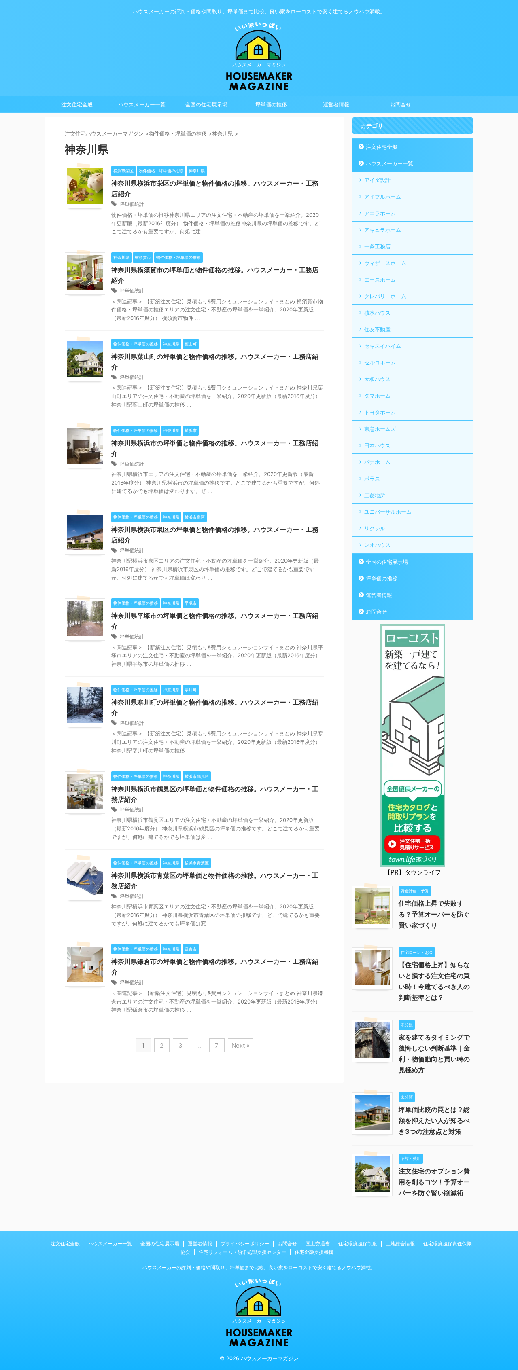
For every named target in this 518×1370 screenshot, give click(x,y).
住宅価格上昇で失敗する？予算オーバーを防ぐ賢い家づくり (434, 914)
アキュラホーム (382, 230)
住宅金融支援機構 (314, 1252)
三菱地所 (374, 495)
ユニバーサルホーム (388, 511)
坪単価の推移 (271, 104)
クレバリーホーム (385, 296)
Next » (240, 1045)
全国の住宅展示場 (206, 104)
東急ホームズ (380, 429)
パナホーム (377, 462)
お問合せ (400, 104)
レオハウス (377, 545)
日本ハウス (377, 445)
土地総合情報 (400, 1244)
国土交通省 (318, 1244)
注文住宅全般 (77, 104)
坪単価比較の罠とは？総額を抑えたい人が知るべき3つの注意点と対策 (434, 1120)
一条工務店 (377, 246)
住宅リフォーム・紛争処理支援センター (242, 1252)
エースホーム (380, 279)
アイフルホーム (382, 196)
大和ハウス (377, 379)
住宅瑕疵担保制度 (357, 1244)
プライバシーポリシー (245, 1244)
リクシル (374, 528)
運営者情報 (336, 104)
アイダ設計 (377, 180)
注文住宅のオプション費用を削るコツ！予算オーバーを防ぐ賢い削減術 (434, 1182)
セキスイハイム (382, 346)
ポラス (372, 478)
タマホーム (377, 395)
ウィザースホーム (385, 263)
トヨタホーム (380, 412)
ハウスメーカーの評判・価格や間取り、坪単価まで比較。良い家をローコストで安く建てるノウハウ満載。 (259, 1267)
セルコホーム (380, 362)
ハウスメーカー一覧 (142, 104)
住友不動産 (377, 329)
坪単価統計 (132, 204)
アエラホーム (380, 213)
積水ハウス (377, 312)
